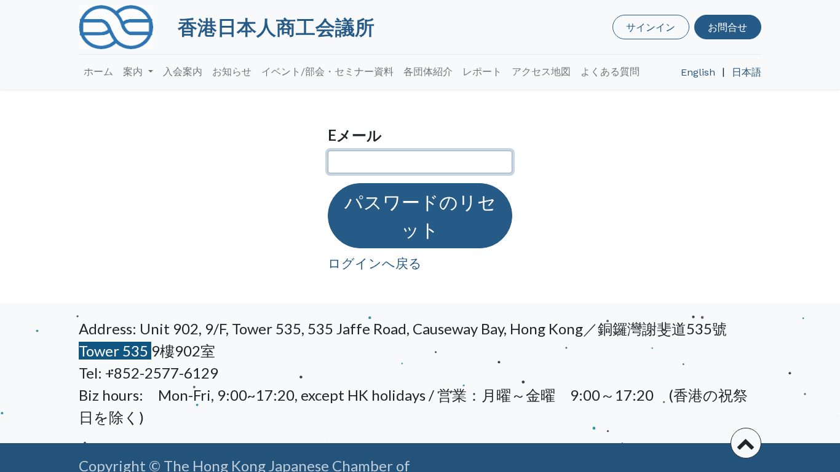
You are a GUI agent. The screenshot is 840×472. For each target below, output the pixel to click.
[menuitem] (98, 72)
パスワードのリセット (420, 215)
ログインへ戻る (375, 262)
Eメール (355, 135)
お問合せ (727, 27)
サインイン (650, 27)
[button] (746, 443)
